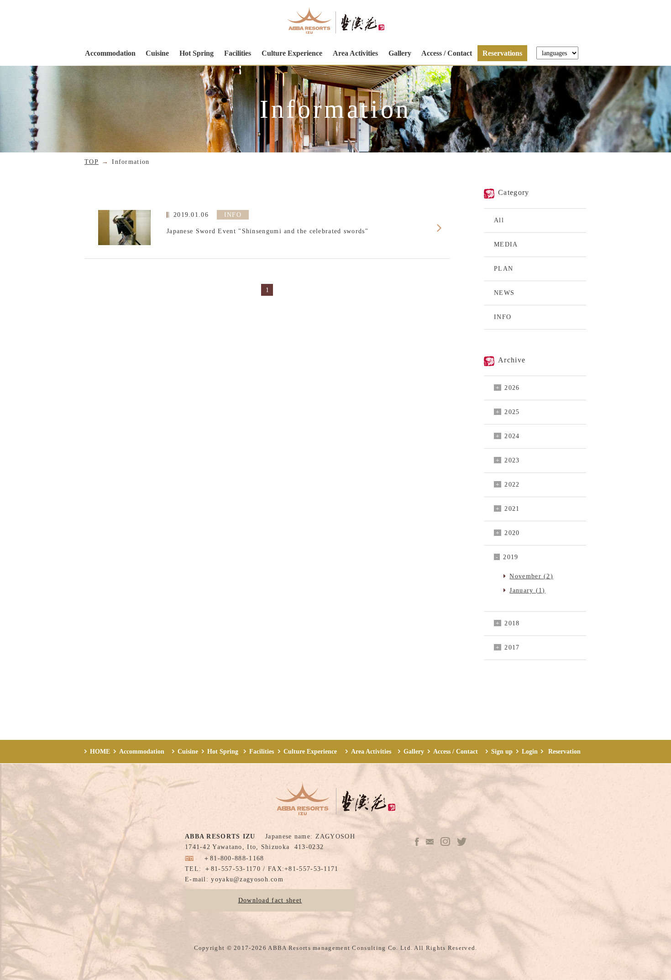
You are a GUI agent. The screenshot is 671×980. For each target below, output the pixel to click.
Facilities (237, 53)
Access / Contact (446, 53)
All (499, 220)
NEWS (504, 292)
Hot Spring (196, 53)
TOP (91, 161)
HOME (100, 751)
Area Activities (355, 53)
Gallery (399, 53)
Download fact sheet (270, 900)
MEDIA (506, 244)
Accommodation (110, 53)
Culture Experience (292, 53)
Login (530, 751)
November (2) (531, 576)
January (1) (527, 590)
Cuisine (157, 53)
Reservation (563, 751)
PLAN (503, 268)
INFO (502, 316)
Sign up (502, 751)
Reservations (502, 53)
